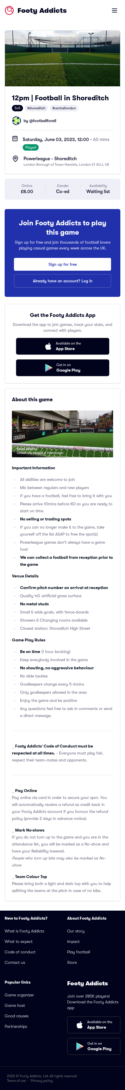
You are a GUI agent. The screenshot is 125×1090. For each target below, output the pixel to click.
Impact (73, 941)
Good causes (16, 1016)
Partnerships (16, 1026)
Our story (76, 931)
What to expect (19, 941)
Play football (78, 952)
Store (72, 962)
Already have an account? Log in (62, 281)
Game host (15, 1005)
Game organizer (19, 995)
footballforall (44, 120)
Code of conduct (20, 952)
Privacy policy (42, 1081)
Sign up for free (63, 264)
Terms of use (16, 1081)
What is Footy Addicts (24, 931)
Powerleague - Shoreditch (50, 158)
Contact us (15, 962)
